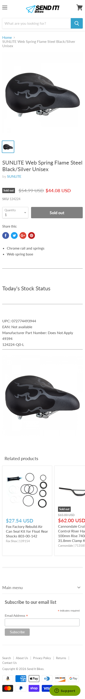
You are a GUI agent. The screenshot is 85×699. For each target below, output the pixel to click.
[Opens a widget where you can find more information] (64, 691)
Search (6, 658)
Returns (61, 658)
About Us (22, 658)
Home (7, 37)
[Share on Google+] (22, 235)
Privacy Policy (42, 658)
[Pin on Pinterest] (31, 235)
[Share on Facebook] (5, 235)
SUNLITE (14, 176)
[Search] (77, 23)
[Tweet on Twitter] (14, 235)
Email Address (16, 616)
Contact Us (9, 663)
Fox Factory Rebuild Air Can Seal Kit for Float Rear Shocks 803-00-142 (27, 531)
